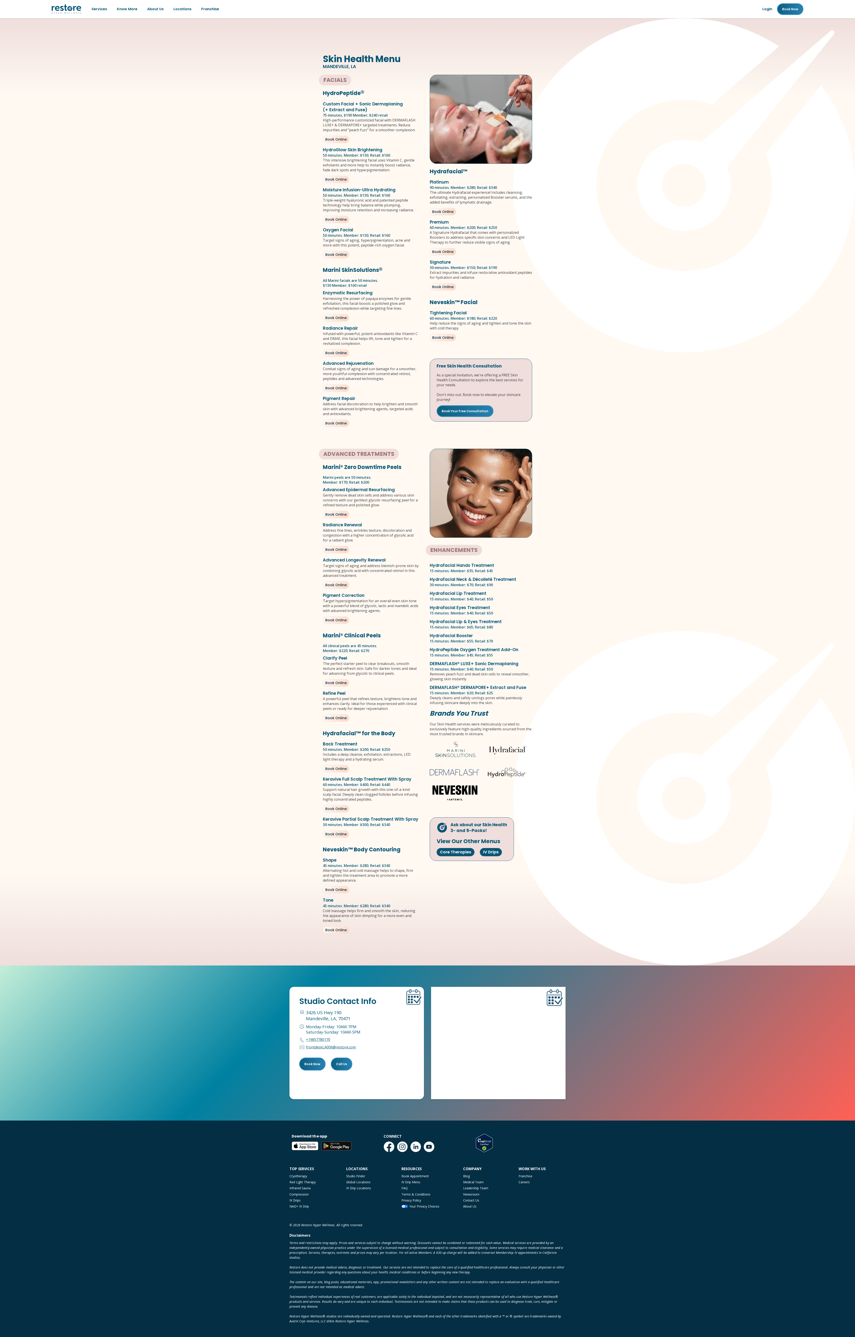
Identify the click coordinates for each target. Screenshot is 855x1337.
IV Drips (491, 852)
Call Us (341, 1064)
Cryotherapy (298, 1176)
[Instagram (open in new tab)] (402, 1146)
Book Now (312, 1064)
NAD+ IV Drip (299, 1206)
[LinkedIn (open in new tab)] (415, 1146)
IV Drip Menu (410, 1182)
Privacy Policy (411, 1200)
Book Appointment (415, 1176)
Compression (299, 1194)
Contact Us (471, 1200)
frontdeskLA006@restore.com (331, 1047)
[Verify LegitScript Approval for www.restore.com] (484, 1143)
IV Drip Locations (358, 1188)
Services (99, 9)
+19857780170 (318, 1039)
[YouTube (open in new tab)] (429, 1146)
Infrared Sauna (300, 1188)
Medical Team (473, 1182)
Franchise (210, 9)
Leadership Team (475, 1188)
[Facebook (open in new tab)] (389, 1146)
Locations (182, 9)
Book (790, 9)
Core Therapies (455, 852)
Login (767, 9)
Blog (466, 1176)
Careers (524, 1182)
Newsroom (471, 1194)
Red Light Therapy (302, 1182)
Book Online (336, 139)
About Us (155, 9)
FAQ (404, 1188)
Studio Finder (355, 1176)
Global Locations (358, 1182)
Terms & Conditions (415, 1194)
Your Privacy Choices (424, 1206)
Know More (127, 9)
